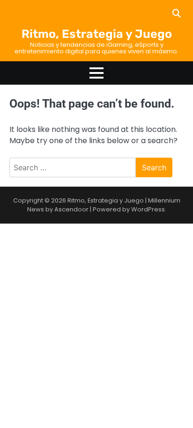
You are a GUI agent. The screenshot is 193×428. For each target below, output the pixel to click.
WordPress (148, 209)
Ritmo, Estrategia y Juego (97, 34)
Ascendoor (71, 209)
